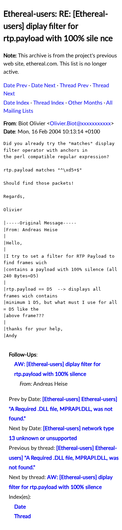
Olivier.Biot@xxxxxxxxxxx (80, 123)
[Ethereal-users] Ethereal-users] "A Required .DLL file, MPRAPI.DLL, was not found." (63, 409)
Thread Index (48, 103)
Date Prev (15, 85)
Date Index (16, 103)
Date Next (43, 85)
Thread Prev (74, 85)
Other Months (85, 103)
